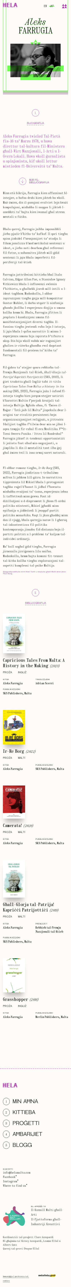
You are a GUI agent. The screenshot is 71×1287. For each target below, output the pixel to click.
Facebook (9, 1177)
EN (45, 6)
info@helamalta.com (16, 1173)
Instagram (10, 1181)
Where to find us (14, 1186)
